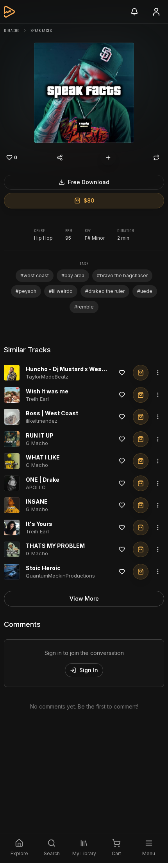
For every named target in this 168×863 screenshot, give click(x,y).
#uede (144, 291)
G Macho (12, 30)
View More (84, 598)
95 (68, 238)
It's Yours (39, 523)
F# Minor (95, 238)
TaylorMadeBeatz (47, 376)
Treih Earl (37, 399)
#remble (84, 307)
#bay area (72, 275)
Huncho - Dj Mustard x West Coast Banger (85, 369)
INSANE (37, 501)
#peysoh (26, 291)
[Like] (122, 372)
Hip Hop (43, 238)
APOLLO (36, 487)
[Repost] (156, 157)
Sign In (88, 670)
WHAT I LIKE (43, 457)
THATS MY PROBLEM (55, 545)
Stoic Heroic (43, 568)
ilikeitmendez (41, 421)
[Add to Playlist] (108, 157)
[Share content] (60, 157)
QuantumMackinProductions (60, 575)
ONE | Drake (42, 479)
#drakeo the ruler (105, 291)
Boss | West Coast (52, 413)
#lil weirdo (61, 291)
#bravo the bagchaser (122, 275)
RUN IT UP (40, 435)
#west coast (34, 275)
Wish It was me (47, 391)
